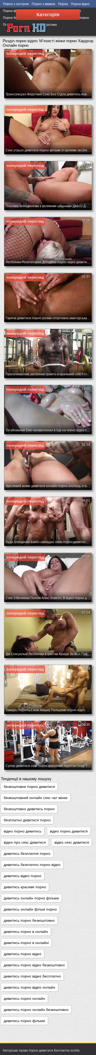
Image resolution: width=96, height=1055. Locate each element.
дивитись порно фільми (24, 1021)
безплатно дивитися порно (27, 820)
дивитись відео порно (22, 876)
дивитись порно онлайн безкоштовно (36, 1009)
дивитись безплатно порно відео (32, 864)
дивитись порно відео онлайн (29, 987)
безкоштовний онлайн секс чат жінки (35, 798)
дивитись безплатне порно (27, 853)
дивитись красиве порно (25, 887)
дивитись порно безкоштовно (29, 920)
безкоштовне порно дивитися (29, 786)
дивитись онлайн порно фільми (31, 898)
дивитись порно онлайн (24, 998)
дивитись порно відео (22, 954)
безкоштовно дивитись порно (29, 809)
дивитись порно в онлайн (26, 931)
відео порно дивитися (69, 831)
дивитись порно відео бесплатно (32, 976)
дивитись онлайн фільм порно (30, 909)
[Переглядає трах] (26, 28)
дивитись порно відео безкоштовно (34, 965)
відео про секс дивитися (25, 842)
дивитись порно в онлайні (26, 943)
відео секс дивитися (71, 842)
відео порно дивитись (22, 831)
